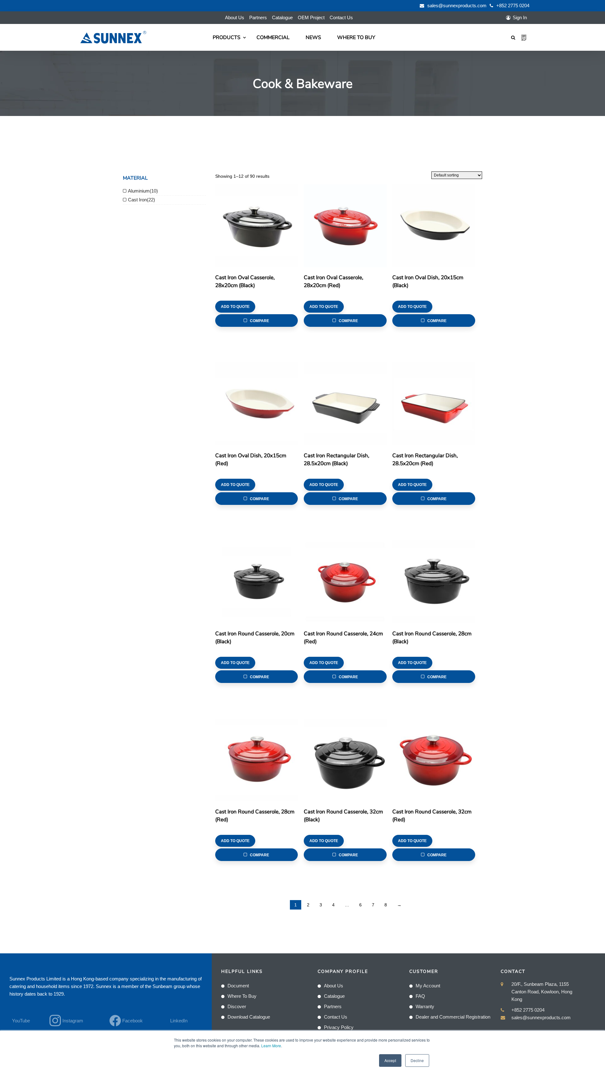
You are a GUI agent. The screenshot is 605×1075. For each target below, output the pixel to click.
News (313, 37)
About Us (234, 17)
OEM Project (311, 17)
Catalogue (282, 17)
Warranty (425, 1006)
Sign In (520, 17)
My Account (428, 985)
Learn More (271, 1045)
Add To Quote (235, 306)
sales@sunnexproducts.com (457, 5)
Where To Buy (356, 37)
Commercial (273, 37)
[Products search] (513, 37)
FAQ (420, 996)
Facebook (132, 1020)
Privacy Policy (339, 1027)
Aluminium (139, 191)
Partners (258, 17)
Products (226, 37)
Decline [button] (417, 1060)
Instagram (72, 1020)
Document (238, 985)
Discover (237, 1006)
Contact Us (341, 17)
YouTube (21, 1020)
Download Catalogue (249, 1017)
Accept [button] (390, 1060)
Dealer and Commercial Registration (453, 1017)
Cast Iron (137, 199)
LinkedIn (178, 1020)
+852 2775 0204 (512, 5)
